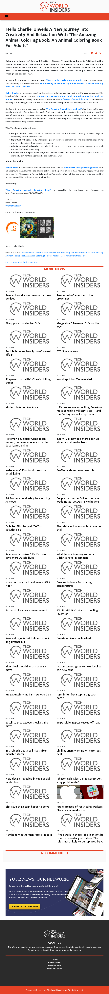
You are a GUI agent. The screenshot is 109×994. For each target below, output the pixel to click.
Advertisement (54, 962)
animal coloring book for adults (75, 99)
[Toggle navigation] (6, 16)
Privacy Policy (54, 965)
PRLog (48, 80)
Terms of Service (54, 968)
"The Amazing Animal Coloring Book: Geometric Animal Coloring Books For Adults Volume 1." (54, 85)
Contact (54, 959)
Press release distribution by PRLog (22, 262)
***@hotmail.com (13, 206)
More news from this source (74, 256)
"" (64, 109)
